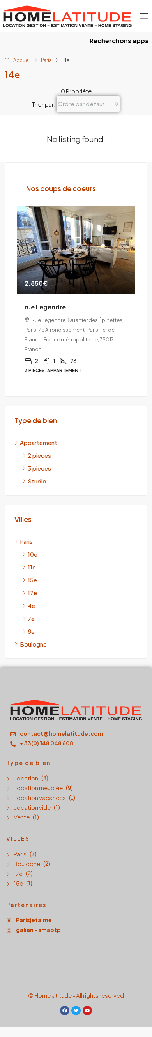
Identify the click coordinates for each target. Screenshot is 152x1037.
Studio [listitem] (37, 481)
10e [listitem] (32, 554)
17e (18, 873)
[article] (76, 295)
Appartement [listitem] (38, 442)
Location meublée (38, 787)
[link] (76, 250)
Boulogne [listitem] (33, 644)
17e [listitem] (32, 592)
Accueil (22, 60)
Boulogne (27, 863)
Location (26, 778)
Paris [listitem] (26, 541)
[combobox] (88, 104)
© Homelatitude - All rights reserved (76, 995)
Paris (46, 60)
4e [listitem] (31, 605)
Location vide (32, 807)
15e (18, 883)
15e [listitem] (32, 580)
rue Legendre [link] (45, 307)
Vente (22, 817)
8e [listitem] (31, 631)
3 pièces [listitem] (39, 468)
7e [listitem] (31, 618)
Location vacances (40, 797)
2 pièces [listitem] (39, 455)
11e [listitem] (32, 567)
